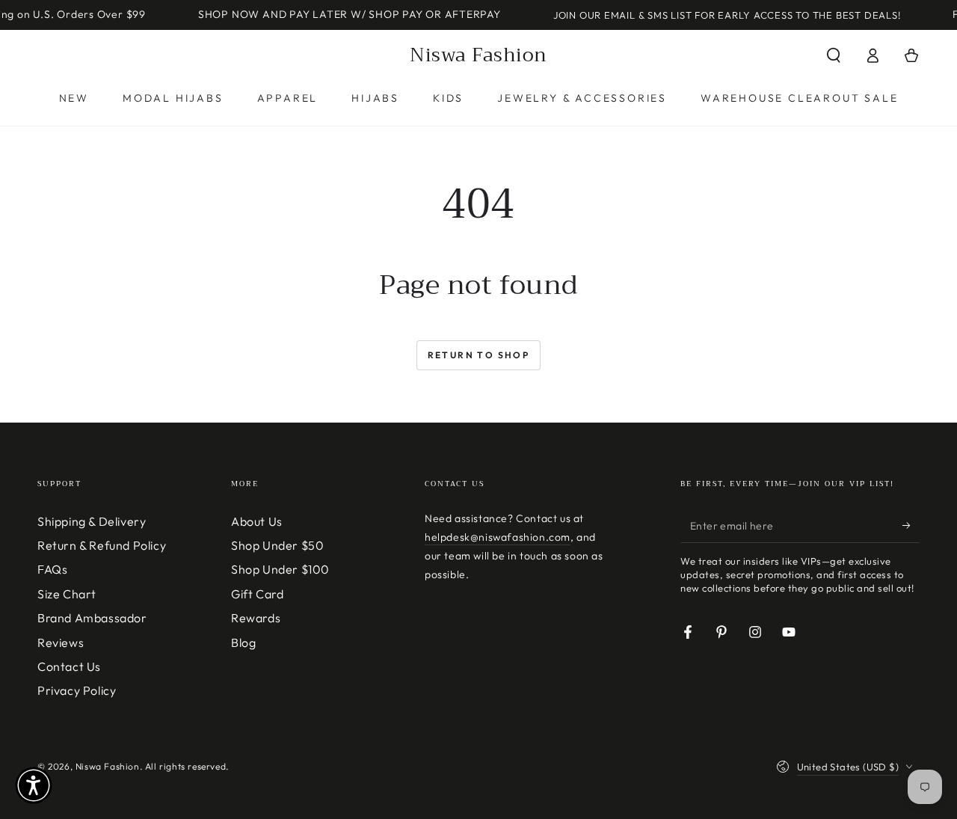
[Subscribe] (911, 525)
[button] (833, 55)
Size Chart (66, 593)
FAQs (52, 569)
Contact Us (69, 666)
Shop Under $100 (280, 569)
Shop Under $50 (277, 545)
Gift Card (257, 593)
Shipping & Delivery (91, 521)
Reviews (60, 642)
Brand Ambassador (92, 617)
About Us (257, 521)
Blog (243, 642)
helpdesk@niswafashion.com (497, 537)
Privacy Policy (76, 690)
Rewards (255, 617)
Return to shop (479, 355)
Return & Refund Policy (101, 545)
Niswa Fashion (108, 766)
